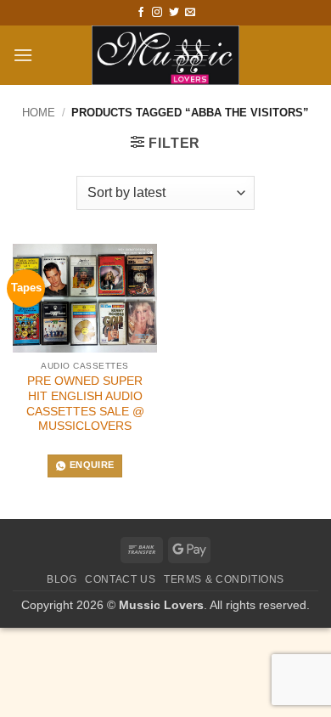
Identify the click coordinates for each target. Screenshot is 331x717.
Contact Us (120, 579)
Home (38, 112)
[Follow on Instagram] (157, 13)
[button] (23, 55)
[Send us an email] (190, 13)
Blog (61, 579)
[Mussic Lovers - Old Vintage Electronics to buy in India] (166, 55)
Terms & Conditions (224, 579)
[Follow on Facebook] (141, 13)
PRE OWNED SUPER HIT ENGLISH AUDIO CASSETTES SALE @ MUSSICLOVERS (85, 403)
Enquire (92, 465)
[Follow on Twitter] (174, 13)
